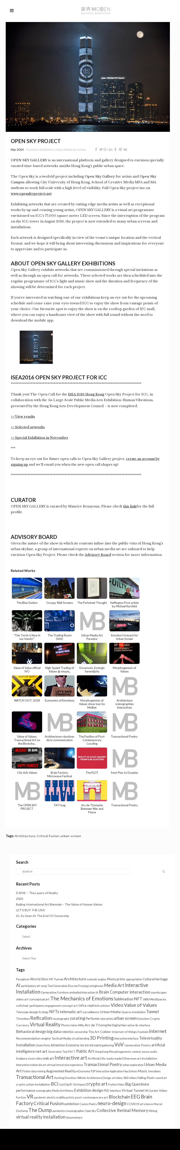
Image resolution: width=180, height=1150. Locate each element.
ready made (114, 1058)
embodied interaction (82, 992)
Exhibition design (88, 1090)
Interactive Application (109, 1071)
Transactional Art (34, 1077)
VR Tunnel (56, 979)
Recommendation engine (33, 1038)
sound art (161, 1078)
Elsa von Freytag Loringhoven (85, 986)
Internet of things (124, 1032)
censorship (81, 1032)
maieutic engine (96, 979)
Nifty (81, 1025)
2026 (19, 898)
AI (18, 985)
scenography (43, 1090)
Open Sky (90, 1111)
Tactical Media (61, 1038)
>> (13, 427)
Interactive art (71, 1057)
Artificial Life (96, 1058)
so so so (86, 1045)
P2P (93, 1071)
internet (158, 1031)
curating (77, 1018)
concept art (69, 1005)
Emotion (143, 1018)
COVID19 (133, 1104)
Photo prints (116, 979)
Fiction (26, 1071)
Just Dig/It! (65, 1084)
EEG (135, 1096)
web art (48, 1058)
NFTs (54, 1011)
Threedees (23, 1018)
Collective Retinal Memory (122, 1110)
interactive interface (126, 1038)
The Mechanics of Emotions (81, 998)
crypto (20, 1084)
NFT (138, 998)
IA (97, 992)
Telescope (22, 1012)
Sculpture (21, 1058)
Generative (49, 992)
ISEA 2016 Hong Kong (86, 394)
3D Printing (101, 1037)
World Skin (39, 979)
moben (81, 149)
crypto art (97, 1084)
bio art (42, 1065)
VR (30, 1096)
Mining (153, 1111)
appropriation (134, 979)
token (74, 1025)
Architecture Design (99, 1078)
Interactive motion (27, 1065)
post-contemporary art (91, 1097)
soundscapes (159, 992)
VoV (119, 1044)
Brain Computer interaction (124, 991)
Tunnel (152, 1011)
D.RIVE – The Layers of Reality (37, 893)
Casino (84, 1104)
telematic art (71, 1011)
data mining (38, 1071)
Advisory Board (98, 555)
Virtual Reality (45, 1024)
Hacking (59, 1078)
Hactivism (130, 1071)
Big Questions (137, 1084)
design (33, 1012)
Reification (41, 1018)
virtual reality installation (40, 1116)
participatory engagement (45, 1005)
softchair (22, 1005)
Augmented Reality (61, 1071)
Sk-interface (142, 1025)
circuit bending (80, 1038)
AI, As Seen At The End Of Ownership (42, 916)
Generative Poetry (137, 1045)
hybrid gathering (104, 1045)
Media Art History (62, 1090)
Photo (65, 1025)
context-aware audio (144, 1051)
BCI (54, 1083)
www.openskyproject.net (31, 194)
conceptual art (39, 999)
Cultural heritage (155, 979)
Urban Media (63, 149)
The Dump (40, 1110)
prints (70, 1097)
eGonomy (83, 1071)
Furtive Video (116, 1084)
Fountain (143, 1032)
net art (41, 1051)
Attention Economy (65, 1045)
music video (35, 1058)
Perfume (92, 1018)
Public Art (85, 1051)
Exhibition (47, 149)
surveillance (91, 1012)
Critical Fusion (48, 836)
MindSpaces (157, 999)
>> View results (23, 417)
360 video (130, 1078)
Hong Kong (101, 1051)
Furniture (63, 992)
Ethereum (129, 1058)
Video (117, 1005)
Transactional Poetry (103, 1064)
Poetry (93, 1104)
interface (115, 1090)
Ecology (44, 1012)
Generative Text (58, 1051)
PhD (106, 1090)
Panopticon (22, 979)
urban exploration (133, 1065)
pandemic (40, 1097)
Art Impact (79, 1084)
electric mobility (56, 1097)
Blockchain (119, 1096)
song (44, 986)
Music (143, 1071)
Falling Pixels (146, 1078)
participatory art (30, 986)
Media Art (114, 985)
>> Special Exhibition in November (39, 438)
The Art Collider (99, 1032)
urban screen (71, 836)
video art (22, 999)
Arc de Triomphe (98, 1025)
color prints (106, 1018)
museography (60, 1018)
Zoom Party (43, 1045)
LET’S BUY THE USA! (30, 910)
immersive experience (69, 1065)
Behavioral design (31, 1031)
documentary (74, 1117)
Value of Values (140, 1005)
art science (146, 1104)
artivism (105, 1005)
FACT (72, 1051)
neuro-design (111, 1103)
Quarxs (126, 1012)
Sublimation (123, 999)
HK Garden (151, 1090)
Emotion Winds (75, 1078)
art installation (147, 1058)
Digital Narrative (123, 1025)
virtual (51, 1065)
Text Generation (57, 986)
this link (129, 506)
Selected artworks (30, 427)
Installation (139, 1012)
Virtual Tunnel (133, 1090)
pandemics (59, 1111)
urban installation (38, 1084)
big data (54, 1031)
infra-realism (88, 1005)
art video (117, 1078)
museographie (75, 1111)
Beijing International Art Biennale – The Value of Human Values (59, 904)
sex (146, 998)
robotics (67, 1032)
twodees (154, 1071)
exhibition (71, 1104)
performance (25, 1090)
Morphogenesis (120, 1051)
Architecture (25, 836)
